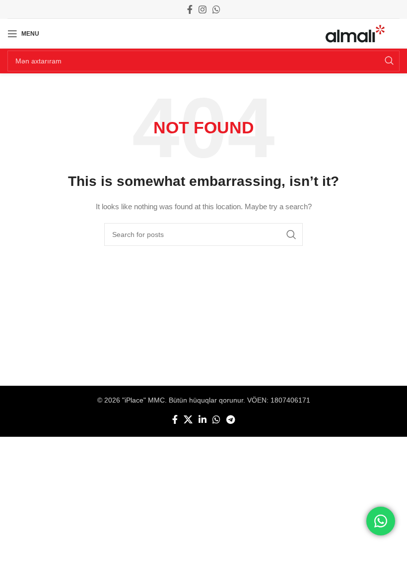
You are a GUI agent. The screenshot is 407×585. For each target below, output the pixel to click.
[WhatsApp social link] (216, 9)
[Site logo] (355, 33)
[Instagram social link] (202, 9)
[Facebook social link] (190, 9)
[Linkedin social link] (202, 419)
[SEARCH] (389, 61)
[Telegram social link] (230, 419)
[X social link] (188, 419)
